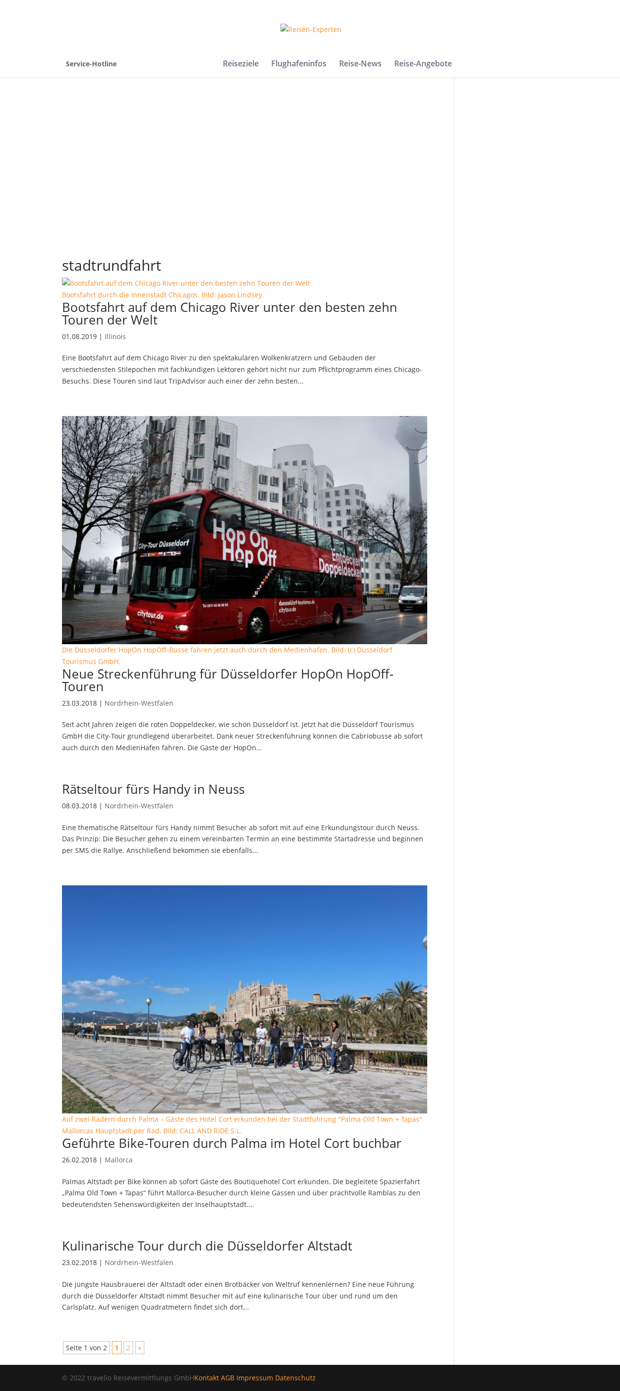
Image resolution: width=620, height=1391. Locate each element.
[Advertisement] (310, 178)
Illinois (115, 336)
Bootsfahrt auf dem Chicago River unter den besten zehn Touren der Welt (229, 313)
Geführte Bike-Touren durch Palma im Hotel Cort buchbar (232, 1143)
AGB (227, 1377)
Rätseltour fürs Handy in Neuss (153, 789)
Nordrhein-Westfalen (139, 703)
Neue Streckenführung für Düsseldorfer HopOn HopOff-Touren (227, 680)
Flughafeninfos (298, 64)
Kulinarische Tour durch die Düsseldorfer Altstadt (207, 1245)
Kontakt (206, 1377)
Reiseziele (241, 64)
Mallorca (119, 1159)
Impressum (254, 1377)
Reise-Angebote (423, 64)
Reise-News (360, 64)
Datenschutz (295, 1377)
